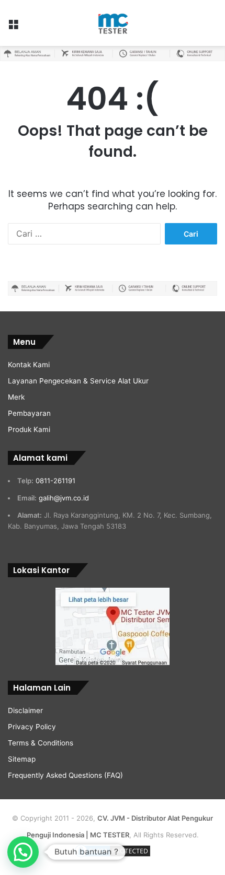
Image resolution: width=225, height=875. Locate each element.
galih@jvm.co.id (64, 498)
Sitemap (22, 759)
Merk (16, 397)
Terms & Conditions (40, 743)
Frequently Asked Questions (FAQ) (65, 775)
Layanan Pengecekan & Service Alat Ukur (78, 381)
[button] (23, 852)
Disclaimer (25, 710)
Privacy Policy (32, 726)
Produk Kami (29, 429)
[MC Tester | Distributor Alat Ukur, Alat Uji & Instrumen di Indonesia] (112, 23)
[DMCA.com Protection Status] (112, 856)
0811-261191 (55, 480)
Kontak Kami (29, 364)
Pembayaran (29, 413)
